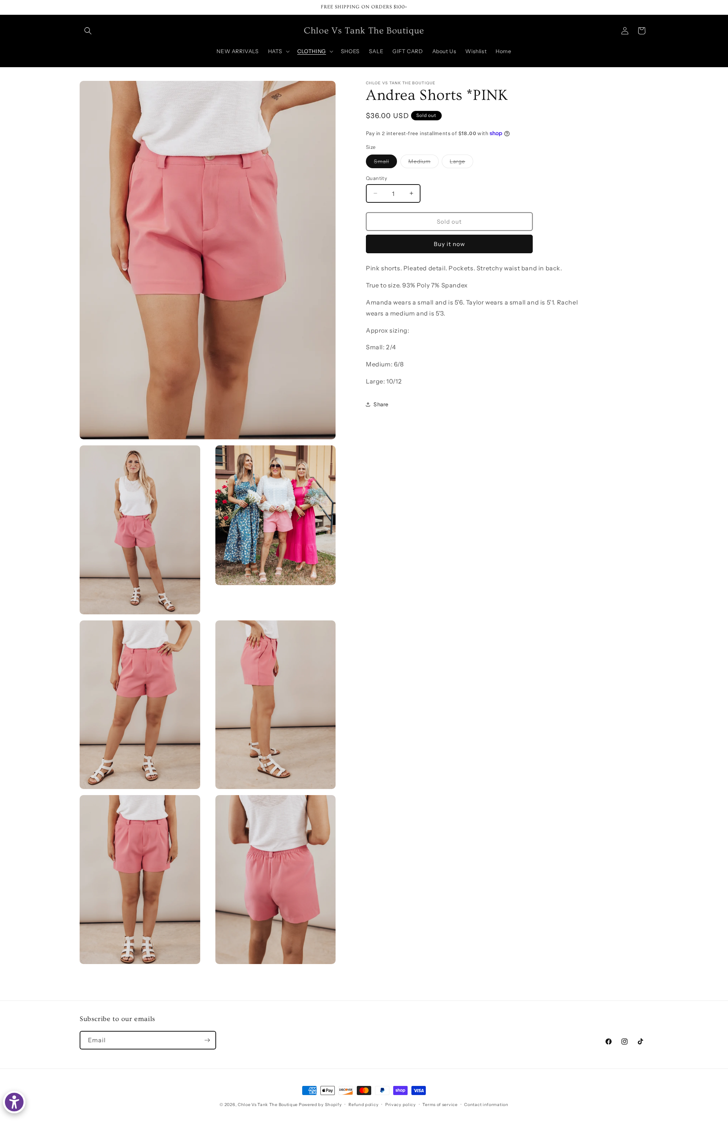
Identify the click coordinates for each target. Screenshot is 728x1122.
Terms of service (439, 1104)
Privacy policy (400, 1104)
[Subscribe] (207, 1040)
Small (385, 162)
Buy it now (449, 243)
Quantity (376, 178)
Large (461, 162)
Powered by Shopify (320, 1104)
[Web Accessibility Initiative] (14, 1102)
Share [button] (381, 404)
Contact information (486, 1104)
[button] (88, 30)
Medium (423, 162)
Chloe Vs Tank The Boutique (268, 1104)
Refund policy (363, 1104)
